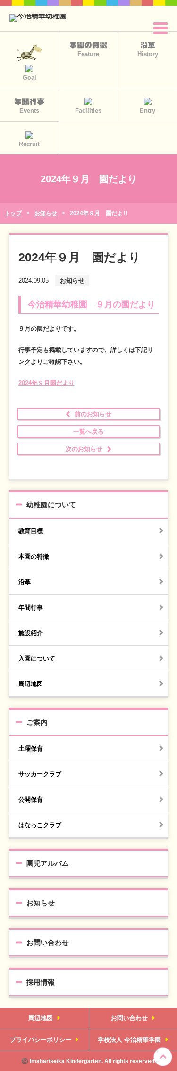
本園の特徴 (33, 556)
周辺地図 (30, 683)
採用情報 (40, 982)
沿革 (24, 582)
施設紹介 (30, 632)
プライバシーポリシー (40, 1039)
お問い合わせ (47, 942)
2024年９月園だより (46, 382)
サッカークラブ (39, 774)
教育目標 (30, 531)
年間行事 (30, 607)
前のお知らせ (93, 414)
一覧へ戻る (88, 431)
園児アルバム (47, 863)
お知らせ (40, 903)
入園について (36, 658)
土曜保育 (30, 748)
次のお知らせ (84, 448)
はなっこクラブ (39, 824)
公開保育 (30, 799)
